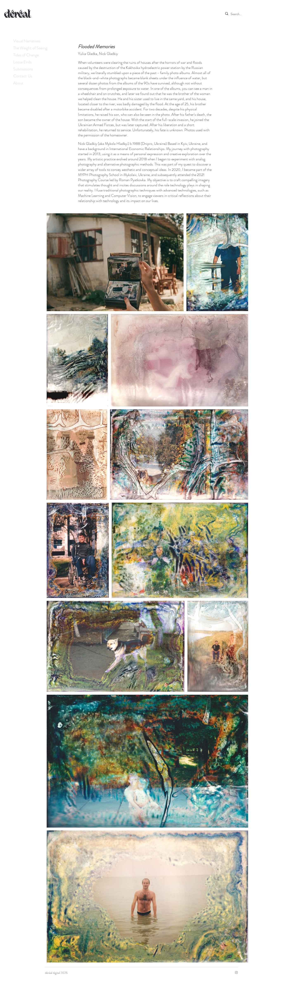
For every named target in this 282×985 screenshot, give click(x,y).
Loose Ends (22, 62)
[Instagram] (236, 972)
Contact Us (22, 76)
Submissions (23, 69)
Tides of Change (26, 55)
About (18, 83)
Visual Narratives (26, 41)
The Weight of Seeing (30, 48)
